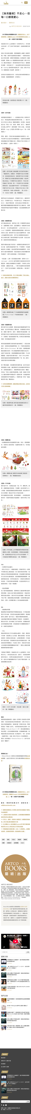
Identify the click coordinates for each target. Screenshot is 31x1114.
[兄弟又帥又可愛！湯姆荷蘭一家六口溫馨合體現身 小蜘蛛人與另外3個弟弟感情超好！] (3, 1027)
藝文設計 (4, 23)
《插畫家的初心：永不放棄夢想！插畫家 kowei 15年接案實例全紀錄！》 (16, 794)
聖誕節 (19, 839)
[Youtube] (4, 1105)
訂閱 (28, 952)
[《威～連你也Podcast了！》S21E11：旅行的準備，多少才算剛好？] (3, 968)
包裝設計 (9, 843)
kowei (22, 843)
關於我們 (3, 1057)
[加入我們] (6, 1105)
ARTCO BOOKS (16, 26)
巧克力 (13, 839)
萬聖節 (25, 839)
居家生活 (11, 23)
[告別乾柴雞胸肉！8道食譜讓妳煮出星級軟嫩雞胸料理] (3, 1000)
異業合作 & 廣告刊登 (6, 1060)
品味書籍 (16, 843)
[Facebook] (2, 1105)
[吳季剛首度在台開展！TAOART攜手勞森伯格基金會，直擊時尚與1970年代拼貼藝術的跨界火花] (3, 981)
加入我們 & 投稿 (5, 1066)
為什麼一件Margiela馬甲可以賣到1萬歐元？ (17, 1005)
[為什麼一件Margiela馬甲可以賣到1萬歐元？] (3, 1007)
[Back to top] (26, 1109)
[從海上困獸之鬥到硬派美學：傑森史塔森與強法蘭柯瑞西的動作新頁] (3, 975)
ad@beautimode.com (8, 805)
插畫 (3, 843)
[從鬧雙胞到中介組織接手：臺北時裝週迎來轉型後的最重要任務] (3, 961)
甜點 (8, 839)
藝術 (3, 839)
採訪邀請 (3, 1063)
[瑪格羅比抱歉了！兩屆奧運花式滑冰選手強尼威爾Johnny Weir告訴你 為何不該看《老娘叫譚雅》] (3, 1014)
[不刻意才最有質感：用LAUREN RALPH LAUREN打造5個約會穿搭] (3, 988)
